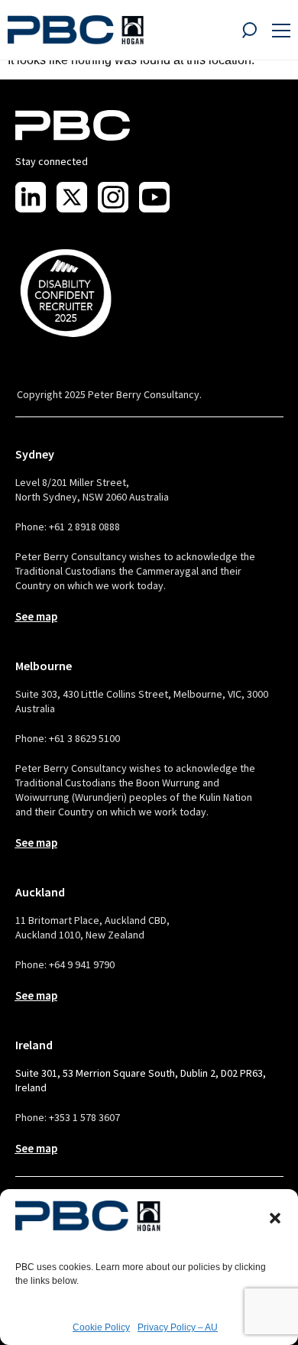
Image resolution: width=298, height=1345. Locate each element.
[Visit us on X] (72, 197)
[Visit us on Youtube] (154, 197)
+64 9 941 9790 (82, 964)
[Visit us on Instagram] (113, 197)
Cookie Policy (101, 1327)
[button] (275, 1218)
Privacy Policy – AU (178, 1327)
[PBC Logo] (76, 30)
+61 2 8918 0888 (84, 526)
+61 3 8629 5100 (84, 738)
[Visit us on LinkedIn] (30, 197)
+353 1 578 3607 (84, 1117)
